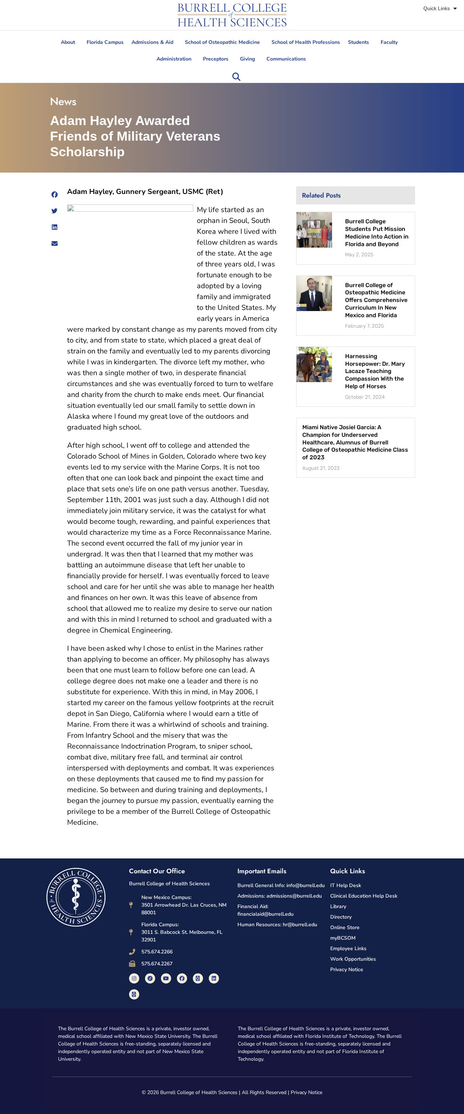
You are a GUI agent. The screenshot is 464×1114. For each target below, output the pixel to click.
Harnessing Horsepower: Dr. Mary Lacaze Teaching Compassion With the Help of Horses (375, 371)
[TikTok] (150, 978)
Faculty (389, 42)
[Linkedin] (214, 978)
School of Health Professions (306, 42)
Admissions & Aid (152, 42)
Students (358, 42)
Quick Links (436, 8)
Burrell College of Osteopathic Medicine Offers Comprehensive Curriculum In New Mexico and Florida (376, 300)
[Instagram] (134, 978)
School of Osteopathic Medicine (222, 42)
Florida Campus (105, 42)
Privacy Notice (306, 1092)
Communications (286, 58)
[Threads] (134, 994)
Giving (247, 58)
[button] (236, 77)
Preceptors (215, 58)
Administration (174, 58)
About (68, 42)
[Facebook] (182, 978)
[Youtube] (166, 978)
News (63, 101)
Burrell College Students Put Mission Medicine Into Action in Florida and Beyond (377, 232)
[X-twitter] (198, 978)
